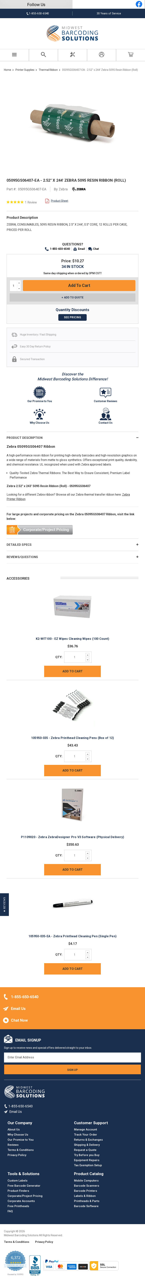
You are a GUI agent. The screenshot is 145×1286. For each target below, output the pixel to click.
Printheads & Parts (86, 1201)
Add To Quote (73, 297)
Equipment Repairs (86, 1160)
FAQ (10, 1211)
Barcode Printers (85, 1190)
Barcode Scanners (86, 1185)
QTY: (58, 657)
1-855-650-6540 (60, 248)
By (61, 189)
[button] (4, 904)
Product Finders (18, 1190)
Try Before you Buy (86, 1155)
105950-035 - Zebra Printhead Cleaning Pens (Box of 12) (72, 738)
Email (81, 248)
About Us (14, 1129)
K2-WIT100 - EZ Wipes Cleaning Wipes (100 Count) (72, 639)
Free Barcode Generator (24, 1185)
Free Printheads (18, 1206)
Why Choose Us (18, 1134)
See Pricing (72, 317)
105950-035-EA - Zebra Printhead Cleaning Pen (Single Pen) (72, 936)
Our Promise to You (21, 1139)
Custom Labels (17, 1180)
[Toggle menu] (14, 55)
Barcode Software (86, 1206)
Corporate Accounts (21, 1201)
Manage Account (85, 1129)
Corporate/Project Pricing (25, 1195)
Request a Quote (85, 1150)
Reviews (13, 1145)
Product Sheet (59, 200)
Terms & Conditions (21, 1150)
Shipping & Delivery (87, 1145)
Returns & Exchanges (88, 1139)
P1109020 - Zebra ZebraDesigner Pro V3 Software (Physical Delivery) (72, 837)
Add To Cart (72, 671)
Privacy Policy (17, 1155)
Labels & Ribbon (85, 1195)
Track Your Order (85, 1134)
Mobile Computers (86, 1180)
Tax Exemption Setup (88, 1165)
